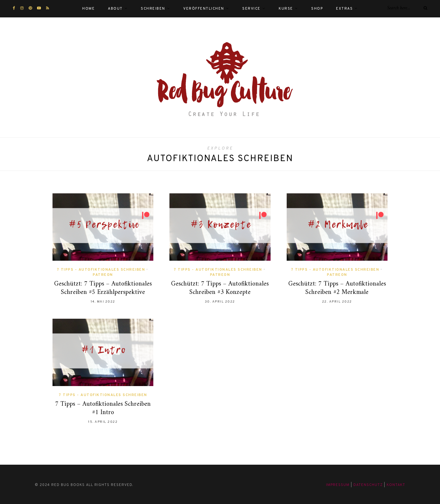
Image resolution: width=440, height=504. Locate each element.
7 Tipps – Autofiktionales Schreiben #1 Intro (103, 408)
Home (88, 8)
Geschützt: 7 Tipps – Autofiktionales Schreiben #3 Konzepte (220, 288)
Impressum (337, 485)
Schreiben (153, 8)
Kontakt (396, 485)
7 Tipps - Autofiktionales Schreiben (101, 269)
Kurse (286, 8)
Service (251, 8)
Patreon (103, 275)
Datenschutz (368, 485)
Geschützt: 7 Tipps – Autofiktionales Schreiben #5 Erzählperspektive (103, 288)
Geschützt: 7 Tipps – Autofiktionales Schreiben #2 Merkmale (337, 288)
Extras (344, 8)
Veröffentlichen (203, 8)
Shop (317, 8)
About (115, 8)
